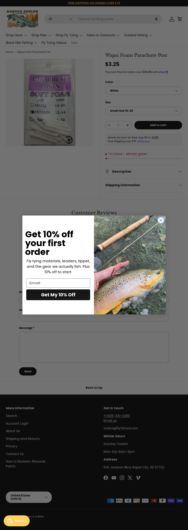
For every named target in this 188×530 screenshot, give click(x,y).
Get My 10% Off (58, 295)
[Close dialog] (161, 220)
